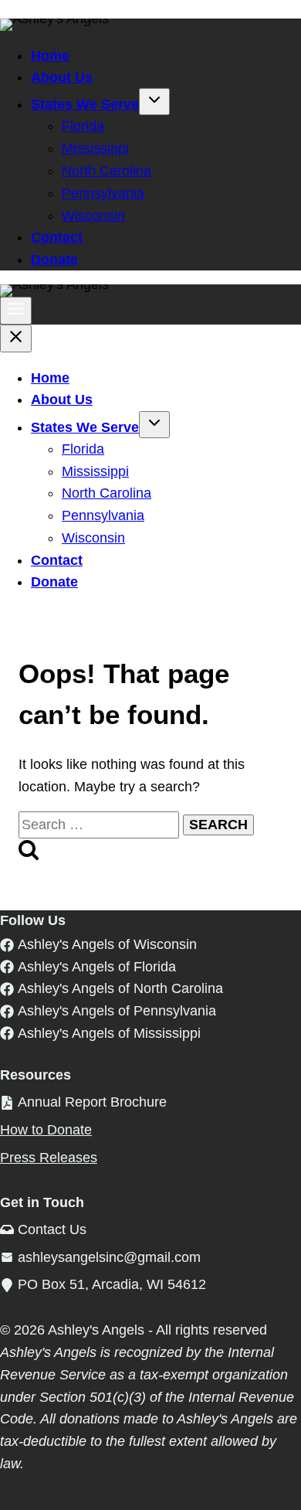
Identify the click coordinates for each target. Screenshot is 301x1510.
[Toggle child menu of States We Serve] (154, 101)
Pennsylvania (103, 193)
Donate (54, 259)
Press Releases (48, 1157)
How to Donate (46, 1130)
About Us (62, 77)
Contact (57, 237)
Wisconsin (93, 215)
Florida (83, 126)
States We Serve (85, 104)
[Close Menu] (16, 338)
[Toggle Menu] (16, 311)
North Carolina (106, 171)
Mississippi (95, 148)
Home (50, 55)
